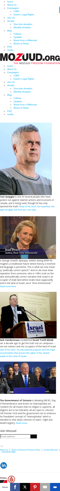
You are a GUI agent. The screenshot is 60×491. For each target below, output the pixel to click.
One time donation (23, 24)
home (10, 1)
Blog (9, 30)
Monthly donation (22, 27)
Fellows (17, 34)
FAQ (9, 46)
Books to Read (21, 43)
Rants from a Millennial (25, 40)
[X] (25, 487)
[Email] (45, 487)
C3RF (17, 11)
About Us (11, 5)
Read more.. (22, 423)
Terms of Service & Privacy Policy (26, 450)
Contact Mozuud (51, 450)
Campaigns (13, 8)
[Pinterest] (35, 487)
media (10, 50)
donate (10, 21)
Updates (18, 37)
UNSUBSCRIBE (8, 452)
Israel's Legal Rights (24, 14)
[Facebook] (15, 487)
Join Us (11, 17)
